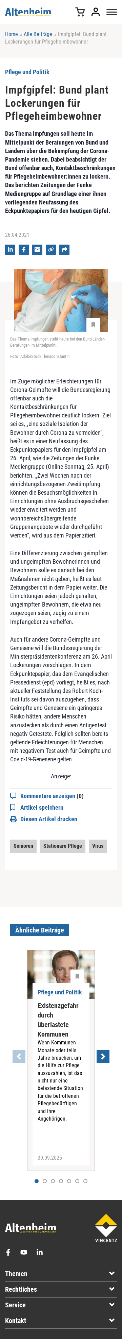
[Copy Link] (51, 250)
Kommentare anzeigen (52, 795)
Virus (97, 846)
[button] (45, 1181)
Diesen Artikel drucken (48, 819)
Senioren (23, 846)
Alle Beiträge (38, 34)
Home (11, 34)
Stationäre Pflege (62, 846)
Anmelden (96, 11)
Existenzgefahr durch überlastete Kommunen (58, 1020)
